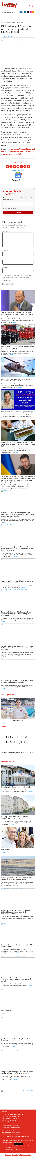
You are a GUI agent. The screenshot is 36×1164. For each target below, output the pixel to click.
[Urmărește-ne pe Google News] (18, 177)
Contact (8, 1155)
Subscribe (18, 212)
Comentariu (6, 231)
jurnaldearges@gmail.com (15, 1114)
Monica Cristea (8, 36)
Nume (5, 251)
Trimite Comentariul (8, 284)
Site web (5, 267)
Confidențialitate (18, 1155)
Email (4, 259)
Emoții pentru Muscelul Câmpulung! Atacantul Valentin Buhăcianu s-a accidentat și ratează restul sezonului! (18, 151)
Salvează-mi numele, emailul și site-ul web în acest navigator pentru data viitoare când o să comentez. (17, 277)
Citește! (15, 322)
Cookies (28, 1155)
